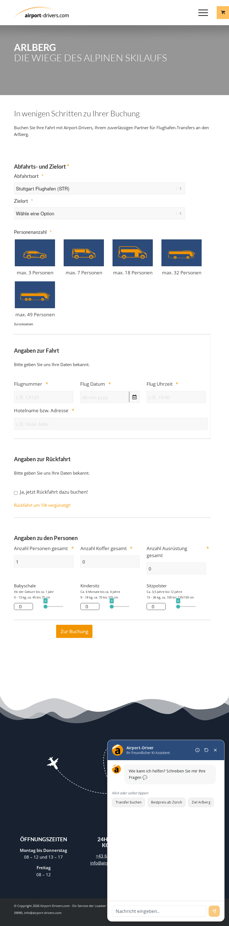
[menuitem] (204, 12)
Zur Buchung (74, 631)
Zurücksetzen (23, 324)
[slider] (45, 607)
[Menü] (200, 12)
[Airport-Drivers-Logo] (41, 12)
